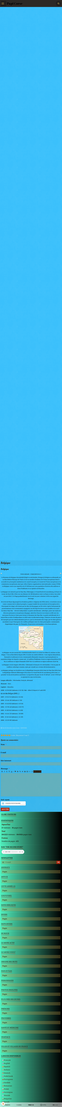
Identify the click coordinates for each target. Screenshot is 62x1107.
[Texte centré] (17, 771)
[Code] (30, 771)
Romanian (8, 1086)
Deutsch (7, 1073)
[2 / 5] (4, 735)
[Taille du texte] (9, 771)
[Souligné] (7, 771)
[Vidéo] (27, 771)
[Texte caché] (22, 771)
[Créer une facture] (55, 1105)
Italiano (7, 1070)
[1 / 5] (2, 735)
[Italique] (4, 771)
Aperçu (38, 771)
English (7, 1063)
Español (7, 1067)
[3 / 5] (6, 735)
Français (7, 1060)
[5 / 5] (9, 735)
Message (4, 769)
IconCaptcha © (22, 804)
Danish (6, 1102)
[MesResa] (31, 1105)
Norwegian (8, 1092)
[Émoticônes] (32, 771)
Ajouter (5, 809)
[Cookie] (3, 1104)
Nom (3, 745)
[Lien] (20, 771)
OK (58, 862)
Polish (6, 1089)
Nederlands (8, 1076)
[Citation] (15, 771)
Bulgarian (8, 1099)
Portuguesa (8, 1079)
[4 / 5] (7, 735)
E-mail (3, 753)
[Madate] (19, 1105)
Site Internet (6, 761)
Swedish (7, 1083)
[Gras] (2, 771)
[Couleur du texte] (12, 771)
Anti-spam (5, 800)
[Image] (25, 771)
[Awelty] (43, 1105)
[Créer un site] (7, 1105)
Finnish (7, 1095)
